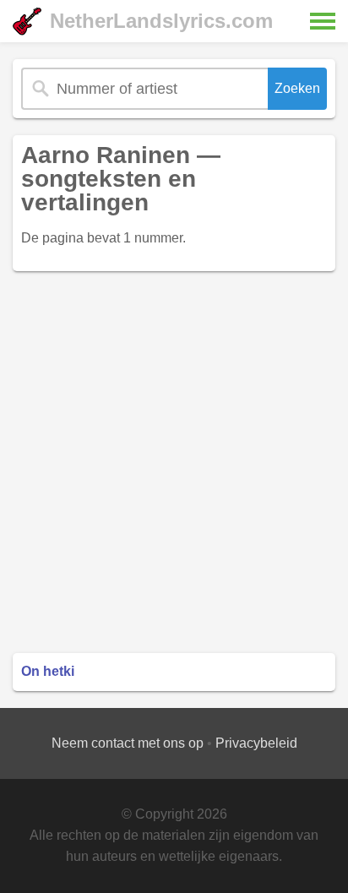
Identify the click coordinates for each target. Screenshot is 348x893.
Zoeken (297, 88)
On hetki (47, 671)
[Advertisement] (174, 462)
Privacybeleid (256, 743)
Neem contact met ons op (128, 743)
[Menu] (322, 21)
